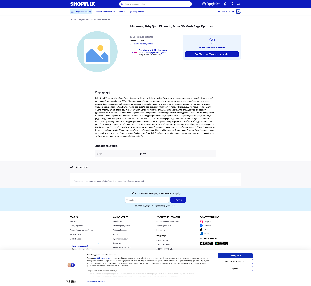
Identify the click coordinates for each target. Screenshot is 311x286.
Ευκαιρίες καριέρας (78, 226)
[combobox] (155, 4)
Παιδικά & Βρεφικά (77, 20)
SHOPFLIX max (162, 240)
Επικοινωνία (161, 230)
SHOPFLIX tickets (163, 245)
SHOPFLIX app (75, 239)
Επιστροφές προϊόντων (122, 226)
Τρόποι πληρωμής (120, 230)
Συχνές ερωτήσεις (163, 226)
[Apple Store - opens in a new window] (207, 243)
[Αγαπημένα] (231, 4)
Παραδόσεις (118, 221)
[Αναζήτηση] (122, 4)
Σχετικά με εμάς (76, 221)
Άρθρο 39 (117, 243)
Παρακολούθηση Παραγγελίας (168, 221)
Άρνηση (235, 268)
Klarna (115, 234)
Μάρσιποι (106, 20)
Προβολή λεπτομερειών (96, 281)
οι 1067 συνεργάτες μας (103, 258)
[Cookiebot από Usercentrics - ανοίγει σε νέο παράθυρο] (71, 281)
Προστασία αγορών (120, 239)
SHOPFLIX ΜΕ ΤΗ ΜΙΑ (164, 249)
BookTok (122, 12)
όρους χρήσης (171, 206)
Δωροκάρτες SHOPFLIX (122, 248)
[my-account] (225, 4)
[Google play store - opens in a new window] (221, 243)
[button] (238, 4)
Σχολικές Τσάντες (136, 12)
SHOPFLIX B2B (75, 234)
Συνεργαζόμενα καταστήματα (81, 230)
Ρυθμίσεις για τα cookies (234, 261)
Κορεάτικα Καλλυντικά (105, 12)
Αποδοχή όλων (235, 255)
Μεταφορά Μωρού (93, 20)
